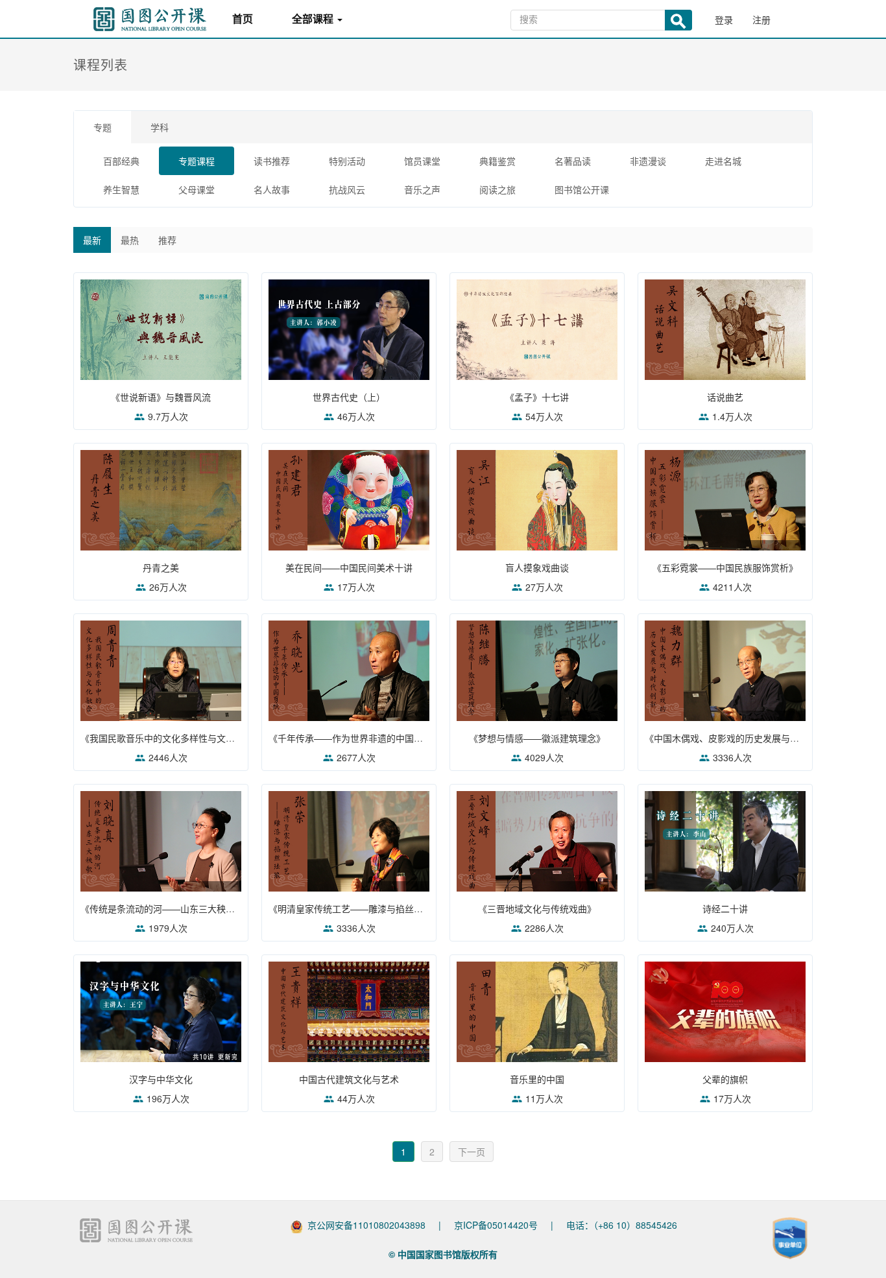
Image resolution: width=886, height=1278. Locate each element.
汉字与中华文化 (161, 1078)
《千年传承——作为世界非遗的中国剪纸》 (355, 737)
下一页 (471, 1151)
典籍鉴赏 (497, 160)
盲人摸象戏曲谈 (537, 567)
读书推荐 (272, 160)
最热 (130, 239)
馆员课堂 (422, 160)
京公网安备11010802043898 (366, 1224)
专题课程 (196, 160)
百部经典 (121, 160)
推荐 (167, 239)
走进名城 (723, 160)
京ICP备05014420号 (496, 1224)
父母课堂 (196, 189)
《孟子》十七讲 (537, 396)
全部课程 (314, 19)
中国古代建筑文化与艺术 (349, 1078)
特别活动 (347, 160)
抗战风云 (347, 189)
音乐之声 (422, 189)
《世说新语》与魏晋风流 (161, 396)
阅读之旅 (497, 189)
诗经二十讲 (725, 908)
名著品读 (573, 160)
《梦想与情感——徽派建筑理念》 (537, 737)
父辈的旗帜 (725, 1078)
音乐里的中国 (537, 1078)
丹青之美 (161, 567)
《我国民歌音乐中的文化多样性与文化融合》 (171, 737)
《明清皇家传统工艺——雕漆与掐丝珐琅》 (355, 908)
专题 (102, 127)
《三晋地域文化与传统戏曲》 (537, 908)
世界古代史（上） (349, 396)
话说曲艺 (725, 396)
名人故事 (272, 189)
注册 (761, 19)
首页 (242, 19)
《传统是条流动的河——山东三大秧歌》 (162, 908)
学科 (159, 127)
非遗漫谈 (648, 160)
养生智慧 (121, 189)
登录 (724, 19)
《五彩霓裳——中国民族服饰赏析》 (725, 567)
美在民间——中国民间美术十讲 (349, 567)
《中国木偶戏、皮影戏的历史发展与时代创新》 (740, 737)
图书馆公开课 (582, 189)
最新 (92, 239)
